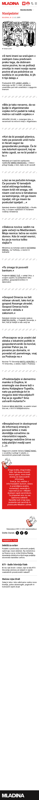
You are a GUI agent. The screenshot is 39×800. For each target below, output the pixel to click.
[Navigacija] (36, 3)
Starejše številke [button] (26, 10)
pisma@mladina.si (31, 529)
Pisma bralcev (11, 529)
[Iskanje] (32, 3)
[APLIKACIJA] (23, 3)
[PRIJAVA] (28, 3)
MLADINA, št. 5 (7, 17)
